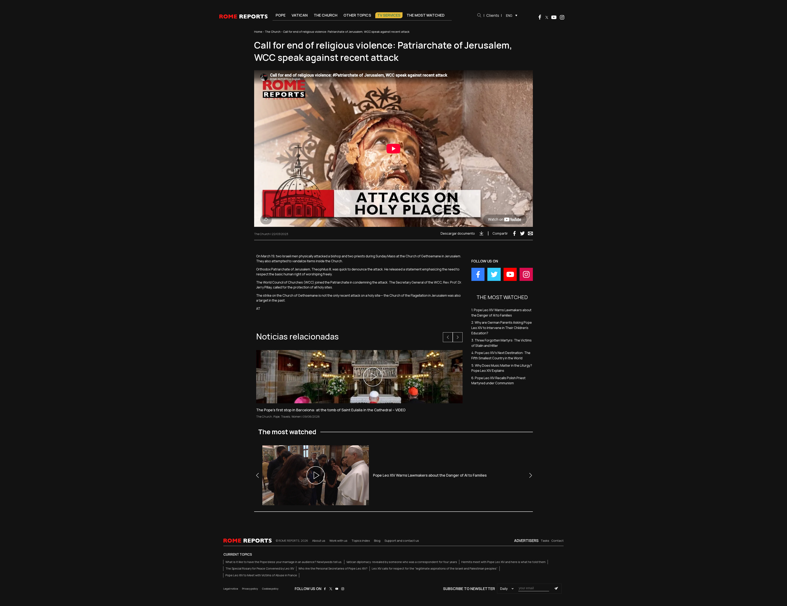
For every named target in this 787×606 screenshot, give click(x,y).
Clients (492, 15)
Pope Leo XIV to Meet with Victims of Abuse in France (261, 575)
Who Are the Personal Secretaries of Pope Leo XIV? (332, 568)
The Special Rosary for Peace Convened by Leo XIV (259, 568)
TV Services (388, 15)
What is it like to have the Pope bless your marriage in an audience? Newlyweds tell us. (283, 562)
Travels (285, 416)
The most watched (426, 15)
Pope (280, 15)
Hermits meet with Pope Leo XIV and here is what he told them (503, 562)
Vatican (300, 15)
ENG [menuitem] (509, 15)
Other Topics (357, 15)
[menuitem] (510, 15)
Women (296, 416)
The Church (325, 15)
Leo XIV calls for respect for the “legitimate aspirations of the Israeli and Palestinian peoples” (434, 568)
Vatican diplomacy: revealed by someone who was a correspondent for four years (401, 562)
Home (258, 32)
